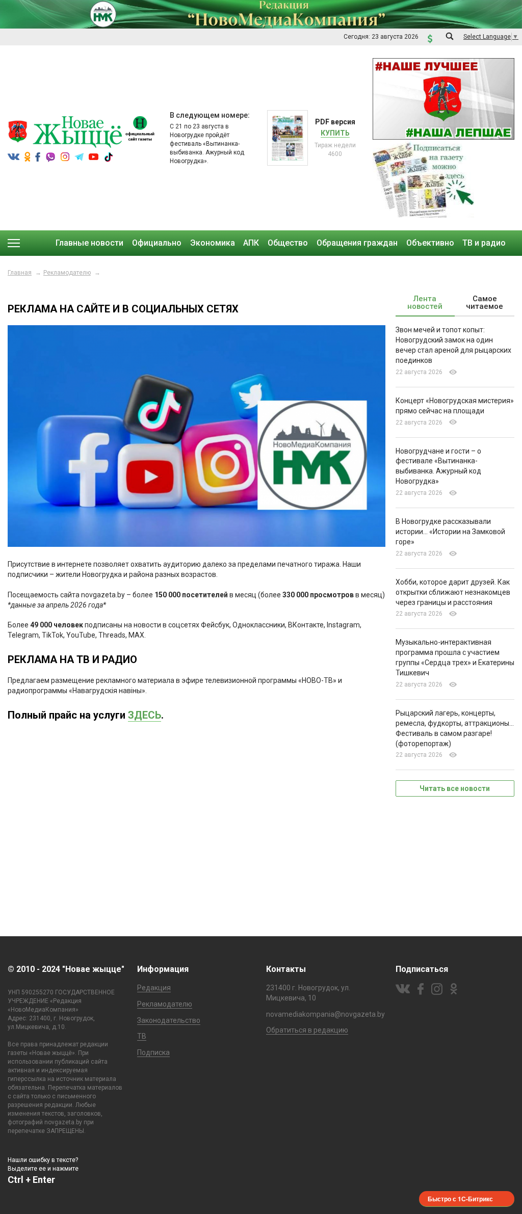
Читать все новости (455, 788)
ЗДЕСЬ (144, 715)
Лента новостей (424, 302)
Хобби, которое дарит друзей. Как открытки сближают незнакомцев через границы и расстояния (453, 592)
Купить (335, 133)
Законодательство (168, 1020)
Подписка (153, 1052)
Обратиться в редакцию (307, 1030)
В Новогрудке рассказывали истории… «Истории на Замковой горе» (450, 531)
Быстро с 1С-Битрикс (460, 1198)
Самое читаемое (484, 302)
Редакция (154, 988)
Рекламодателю (67, 272)
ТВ (141, 1036)
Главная (20, 272)
